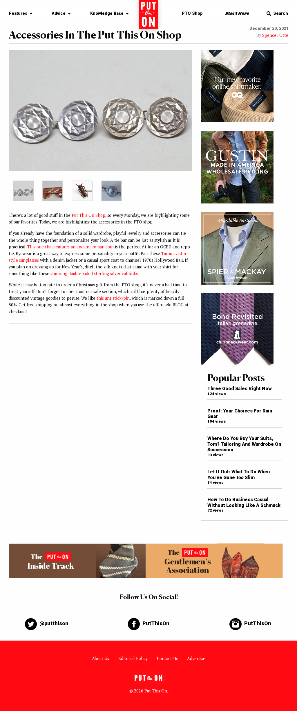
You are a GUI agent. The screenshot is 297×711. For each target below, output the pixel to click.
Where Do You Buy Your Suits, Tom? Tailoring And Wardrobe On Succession (244, 444)
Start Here (237, 13)
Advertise (196, 658)
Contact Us (167, 658)
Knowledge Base (107, 13)
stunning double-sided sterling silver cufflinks (94, 273)
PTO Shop (192, 13)
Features (18, 13)
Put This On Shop (88, 215)
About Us (100, 658)
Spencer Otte (275, 35)
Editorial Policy (133, 658)
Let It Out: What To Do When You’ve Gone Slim (238, 474)
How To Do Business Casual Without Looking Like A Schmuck (243, 502)
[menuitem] (19, 13)
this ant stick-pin (113, 298)
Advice (59, 13)
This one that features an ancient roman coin (70, 247)
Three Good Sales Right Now (239, 388)
